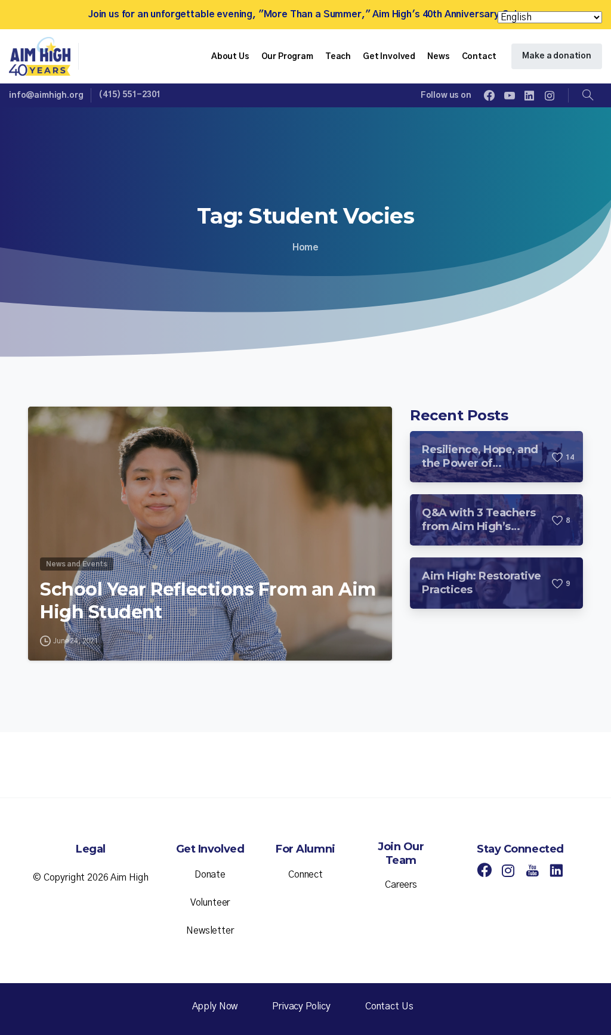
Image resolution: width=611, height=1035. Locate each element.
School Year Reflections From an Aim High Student (208, 600)
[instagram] (549, 95)
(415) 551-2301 (129, 95)
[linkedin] (529, 95)
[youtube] (509, 95)
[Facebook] (489, 95)
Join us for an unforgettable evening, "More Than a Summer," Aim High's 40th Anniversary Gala (305, 14)
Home (305, 247)
